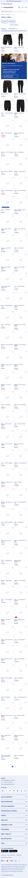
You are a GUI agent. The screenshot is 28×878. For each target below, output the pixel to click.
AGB (8, 855)
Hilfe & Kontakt (6, 797)
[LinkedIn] (21, 790)
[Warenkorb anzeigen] (26, 7)
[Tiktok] (10, 790)
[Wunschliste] (22, 7)
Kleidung (3, 14)
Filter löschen (11, 28)
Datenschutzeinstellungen (6, 857)
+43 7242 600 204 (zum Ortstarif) (8, 780)
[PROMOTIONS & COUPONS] (14, 811)
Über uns (4, 820)
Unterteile (8, 14)
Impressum (3, 855)
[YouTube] (13, 790)
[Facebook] (6, 790)
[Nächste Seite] (25, 766)
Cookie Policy (18, 855)
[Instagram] (2, 790)
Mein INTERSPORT (7, 801)
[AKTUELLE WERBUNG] (14, 806)
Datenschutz (12, 855)
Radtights (12, 21)
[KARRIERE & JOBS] (14, 824)
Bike (3, 28)
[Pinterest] (17, 790)
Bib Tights (4, 21)
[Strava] (25, 790)
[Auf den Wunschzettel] (13, 34)
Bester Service (6, 838)
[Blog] (14, 843)
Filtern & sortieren (14, 24)
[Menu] (2, 7)
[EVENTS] (14, 815)
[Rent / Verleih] (14, 834)
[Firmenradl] (14, 829)
